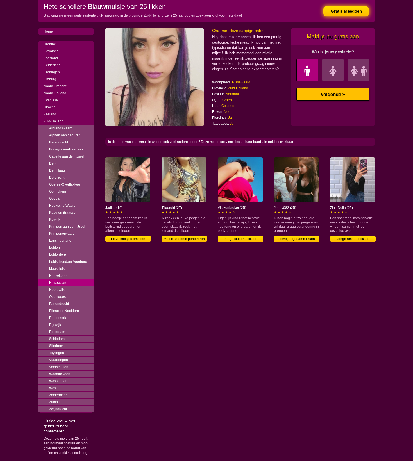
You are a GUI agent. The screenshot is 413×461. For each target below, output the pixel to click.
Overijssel (51, 100)
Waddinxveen (59, 374)
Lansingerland (60, 241)
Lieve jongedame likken (296, 239)
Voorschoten (58, 367)
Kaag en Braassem (63, 212)
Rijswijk (55, 325)
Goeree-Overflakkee (64, 184)
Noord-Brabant (55, 86)
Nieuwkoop (58, 276)
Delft (52, 163)
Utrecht (49, 107)
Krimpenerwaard (62, 234)
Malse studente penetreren (184, 239)
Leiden (54, 248)
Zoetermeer (58, 395)
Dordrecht (56, 177)
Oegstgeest (58, 297)
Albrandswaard (60, 128)
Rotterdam (57, 332)
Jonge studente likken (240, 239)
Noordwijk (57, 290)
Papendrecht (59, 304)
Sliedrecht (57, 346)
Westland (56, 388)
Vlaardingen (58, 360)
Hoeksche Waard (62, 205)
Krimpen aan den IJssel (67, 227)
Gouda (54, 198)
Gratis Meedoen (346, 11)
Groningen (52, 72)
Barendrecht (58, 142)
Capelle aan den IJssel (66, 156)
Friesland (51, 58)
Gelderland (52, 65)
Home (48, 31)
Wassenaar (58, 381)
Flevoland (51, 51)
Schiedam (57, 339)
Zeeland (50, 114)
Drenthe (50, 44)
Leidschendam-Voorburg (68, 262)
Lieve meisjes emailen (128, 239)
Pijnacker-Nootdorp (64, 311)
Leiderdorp (57, 255)
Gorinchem (57, 191)
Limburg (50, 79)
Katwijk (54, 220)
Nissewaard (58, 283)
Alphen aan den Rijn (65, 135)
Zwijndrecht (58, 409)
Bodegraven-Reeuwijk (66, 149)
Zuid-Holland (53, 121)
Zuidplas (55, 402)
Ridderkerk (57, 318)
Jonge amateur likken (353, 239)
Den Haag (57, 170)
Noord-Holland (55, 93)
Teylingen (56, 353)
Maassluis (57, 269)
